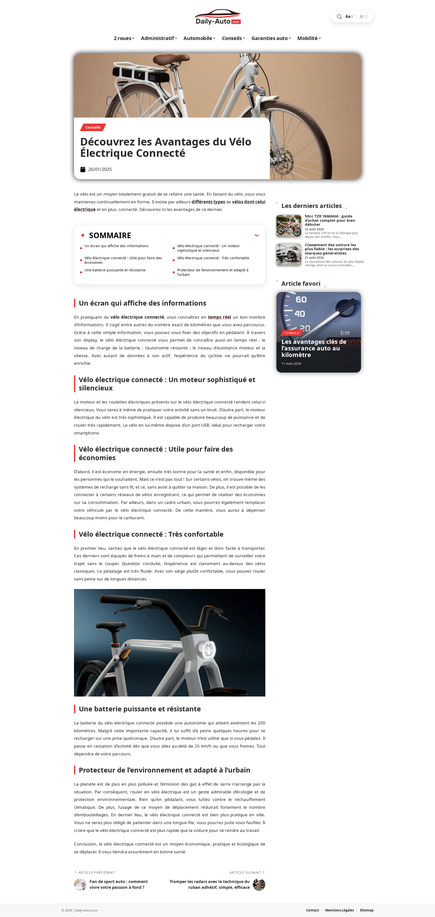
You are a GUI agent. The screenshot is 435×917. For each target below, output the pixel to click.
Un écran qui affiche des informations (117, 245)
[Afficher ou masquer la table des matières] (195, 235)
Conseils (93, 127)
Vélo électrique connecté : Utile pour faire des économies (123, 260)
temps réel (219, 317)
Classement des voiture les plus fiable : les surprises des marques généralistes (332, 248)
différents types (208, 202)
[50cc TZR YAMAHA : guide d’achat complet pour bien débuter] (288, 226)
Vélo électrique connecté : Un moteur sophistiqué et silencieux (208, 248)
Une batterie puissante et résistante (115, 270)
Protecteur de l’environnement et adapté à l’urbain (212, 272)
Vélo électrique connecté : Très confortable (213, 257)
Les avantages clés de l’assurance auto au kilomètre (313, 348)
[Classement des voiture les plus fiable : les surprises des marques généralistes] (288, 255)
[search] (339, 17)
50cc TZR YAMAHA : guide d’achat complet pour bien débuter (330, 220)
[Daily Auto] (217, 17)
